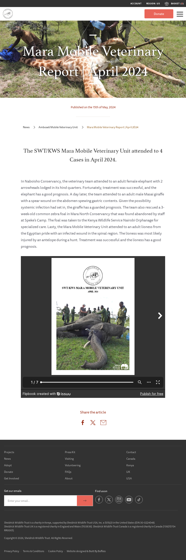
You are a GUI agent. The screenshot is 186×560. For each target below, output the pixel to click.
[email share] (103, 424)
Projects (9, 452)
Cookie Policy (55, 551)
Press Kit (70, 452)
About (69, 478)
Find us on (101, 491)
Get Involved (11, 478)
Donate (159, 13)
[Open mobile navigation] (180, 14)
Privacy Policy (11, 551)
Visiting (69, 459)
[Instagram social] (119, 502)
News (26, 127)
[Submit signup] (85, 500)
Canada (130, 459)
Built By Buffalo (97, 551)
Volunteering (73, 465)
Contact (131, 452)
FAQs (68, 472)
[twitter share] (93, 424)
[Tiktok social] (139, 502)
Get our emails (12, 491)
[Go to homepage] (8, 14)
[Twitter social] (109, 502)
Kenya (130, 465)
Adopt (8, 465)
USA (129, 478)
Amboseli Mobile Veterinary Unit (58, 127)
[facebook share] (83, 424)
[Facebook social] (99, 502)
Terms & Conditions (33, 551)
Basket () (177, 3)
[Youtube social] (129, 502)
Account (136, 3)
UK (128, 472)
